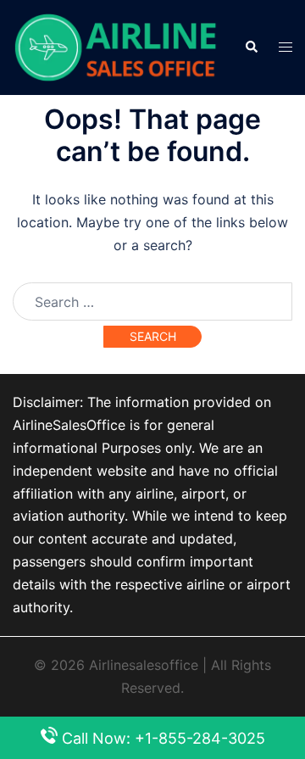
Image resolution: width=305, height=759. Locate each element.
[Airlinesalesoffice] (116, 45)
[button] (251, 47)
